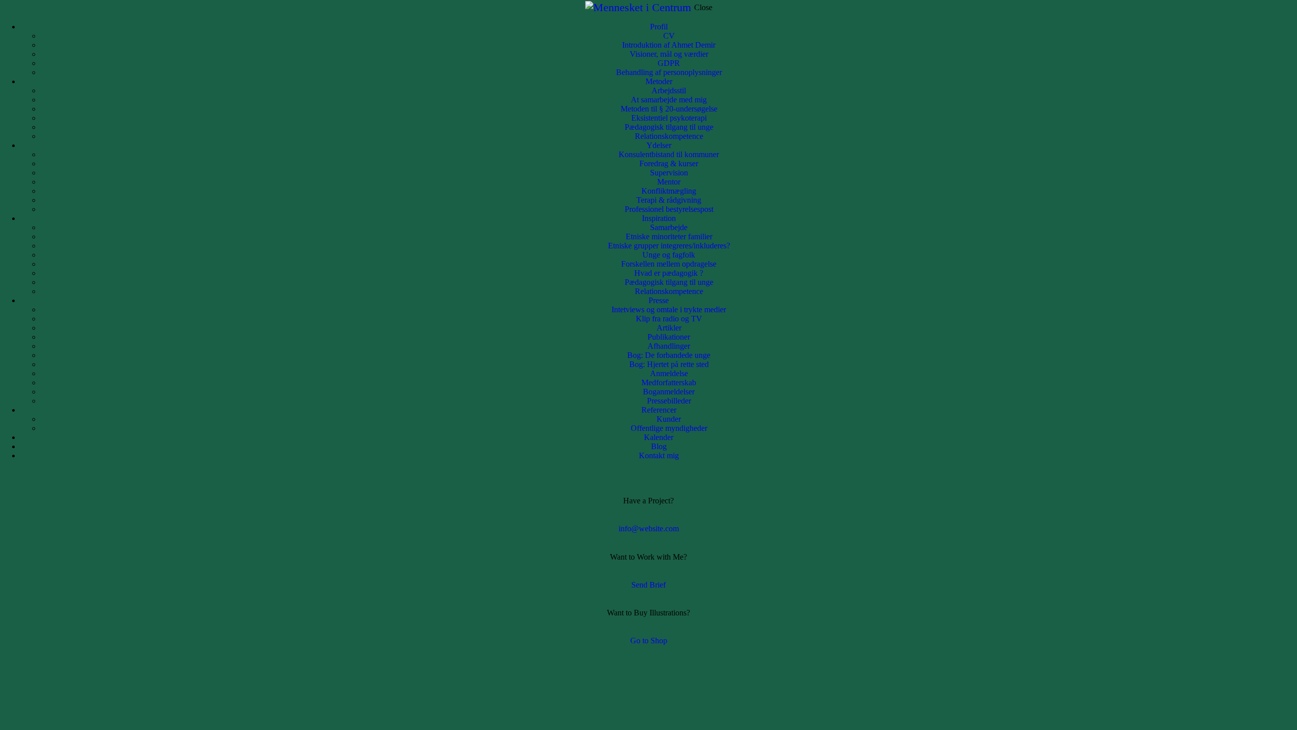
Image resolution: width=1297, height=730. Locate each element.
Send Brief (648, 584)
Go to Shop (648, 640)
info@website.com (649, 528)
